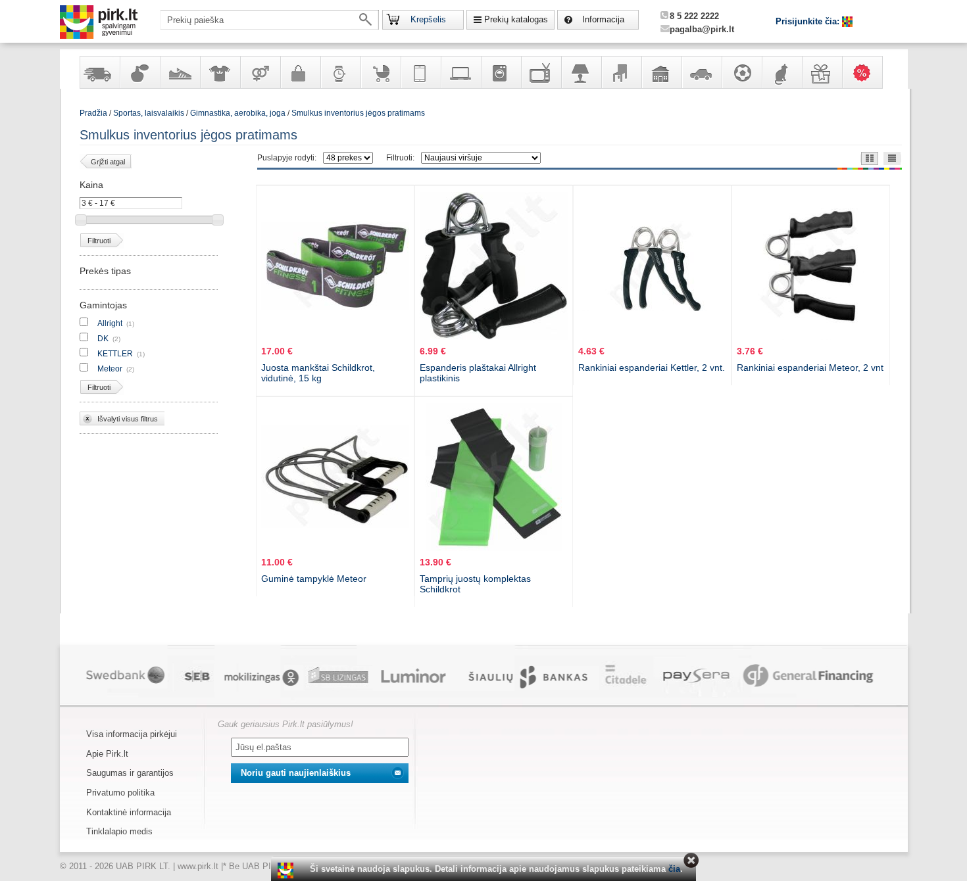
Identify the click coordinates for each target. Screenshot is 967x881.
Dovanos (822, 72)
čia (674, 869)
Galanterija (300, 72)
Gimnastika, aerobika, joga (237, 113)
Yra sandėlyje (99, 72)
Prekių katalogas (516, 19)
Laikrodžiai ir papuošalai (340, 72)
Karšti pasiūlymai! (866, 72)
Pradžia (93, 113)
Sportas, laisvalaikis (741, 72)
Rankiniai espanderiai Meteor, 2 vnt (810, 367)
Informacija (603, 19)
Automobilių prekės (701, 72)
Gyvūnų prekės (781, 72)
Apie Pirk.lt (107, 754)
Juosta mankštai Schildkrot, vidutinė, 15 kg (318, 372)
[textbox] (270, 20)
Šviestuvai (581, 72)
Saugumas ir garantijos (130, 773)
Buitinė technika (501, 72)
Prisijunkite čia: (809, 21)
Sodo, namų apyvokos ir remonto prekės (661, 72)
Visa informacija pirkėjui (131, 734)
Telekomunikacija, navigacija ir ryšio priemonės (420, 72)
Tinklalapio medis (119, 831)
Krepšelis (428, 19)
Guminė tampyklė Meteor (313, 578)
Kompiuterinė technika (460, 72)
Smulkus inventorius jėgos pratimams (358, 113)
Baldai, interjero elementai (621, 72)
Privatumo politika (120, 793)
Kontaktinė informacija (128, 812)
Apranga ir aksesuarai (220, 72)
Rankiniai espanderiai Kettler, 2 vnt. (651, 367)
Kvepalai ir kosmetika (139, 72)
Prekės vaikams (380, 72)
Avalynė (180, 72)
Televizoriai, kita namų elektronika (541, 72)
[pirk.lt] (287, 870)
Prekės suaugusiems (260, 72)
